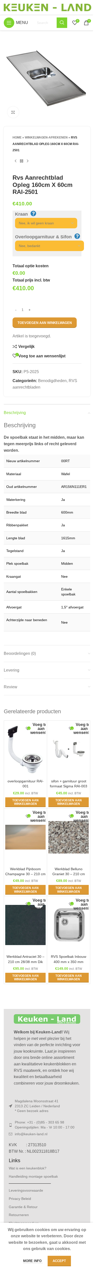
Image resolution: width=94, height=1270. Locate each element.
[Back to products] (22, 161)
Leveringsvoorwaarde (26, 1190)
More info (33, 1261)
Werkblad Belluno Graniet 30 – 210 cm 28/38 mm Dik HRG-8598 (69, 874)
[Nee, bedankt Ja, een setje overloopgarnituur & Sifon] (47, 246)
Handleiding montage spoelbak (33, 1176)
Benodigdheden (52, 381)
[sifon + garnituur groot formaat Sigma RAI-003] (68, 749)
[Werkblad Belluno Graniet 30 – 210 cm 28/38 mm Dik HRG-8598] (68, 837)
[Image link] (47, 1018)
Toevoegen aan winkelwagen (45, 323)
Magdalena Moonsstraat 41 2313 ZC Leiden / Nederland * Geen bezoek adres (37, 1106)
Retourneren (19, 1215)
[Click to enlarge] (13, 112)
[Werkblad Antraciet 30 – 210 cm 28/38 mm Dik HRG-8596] (25, 924)
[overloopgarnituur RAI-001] (25, 749)
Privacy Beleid (20, 1199)
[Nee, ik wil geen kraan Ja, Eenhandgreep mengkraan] (44, 223)
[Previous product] (16, 161)
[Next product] (28, 161)
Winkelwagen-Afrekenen (46, 137)
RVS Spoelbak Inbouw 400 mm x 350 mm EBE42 (68, 962)
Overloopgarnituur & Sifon (43, 236)
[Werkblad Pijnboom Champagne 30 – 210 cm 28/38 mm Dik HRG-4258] (25, 837)
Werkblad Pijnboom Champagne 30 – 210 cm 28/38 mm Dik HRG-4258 (25, 874)
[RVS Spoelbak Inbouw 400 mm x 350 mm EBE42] (68, 924)
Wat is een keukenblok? (27, 1168)
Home (17, 137)
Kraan (21, 214)
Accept (59, 1261)
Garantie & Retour (23, 1207)
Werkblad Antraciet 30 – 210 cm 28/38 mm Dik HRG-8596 (25, 962)
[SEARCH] (62, 22)
